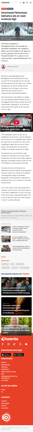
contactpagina (12, 218)
